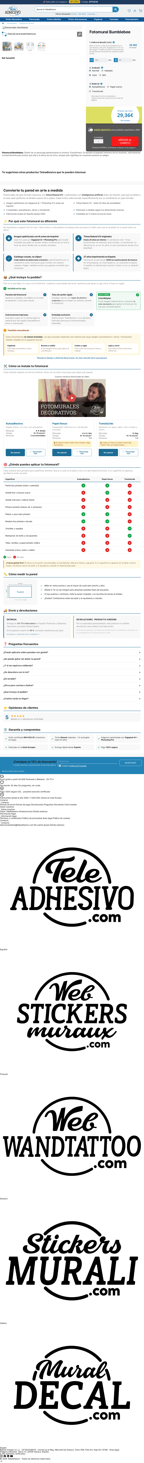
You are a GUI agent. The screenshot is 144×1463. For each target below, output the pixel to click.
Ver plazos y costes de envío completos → (23, 634)
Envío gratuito (102, 130)
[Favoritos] (129, 10)
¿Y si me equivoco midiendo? (18, 665)
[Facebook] (5, 1457)
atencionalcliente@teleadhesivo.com (16, 825)
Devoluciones (37, 804)
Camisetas (114, 19)
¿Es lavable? (9, 678)
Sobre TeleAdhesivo (9, 811)
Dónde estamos (40, 811)
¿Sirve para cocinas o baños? (18, 685)
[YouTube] (11, 1457)
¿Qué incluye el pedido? (15, 692)
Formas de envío (7, 804)
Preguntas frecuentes (54, 804)
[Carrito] (140, 10)
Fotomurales (34, 19)
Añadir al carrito (125, 141)
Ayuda (46, 825)
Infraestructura (25, 811)
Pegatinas (98, 19)
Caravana (91, 14)
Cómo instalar (70, 804)
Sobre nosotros (8, 809)
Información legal (9, 816)
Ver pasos (15, 453)
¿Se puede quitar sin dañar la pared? (22, 659)
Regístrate (130, 762)
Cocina (74, 14)
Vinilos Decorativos (14, 19)
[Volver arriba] (1, 1462)
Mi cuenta (38, 825)
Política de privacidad (32, 818)
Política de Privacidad (78, 766)
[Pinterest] (8, 1457)
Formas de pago (23, 804)
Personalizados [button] (131, 19)
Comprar (5, 802)
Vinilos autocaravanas (77, 19)
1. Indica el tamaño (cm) (100, 42)
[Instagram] (1, 1457)
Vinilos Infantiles (54, 19)
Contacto (5, 823)
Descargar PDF (37, 453)
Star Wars (82, 14)
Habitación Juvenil (26, 23)
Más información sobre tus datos (13, 771)
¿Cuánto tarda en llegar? (16, 698)
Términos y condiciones (11, 818)
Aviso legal (47, 818)
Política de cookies (61, 818)
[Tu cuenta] (134, 10)
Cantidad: (98, 137)
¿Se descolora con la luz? (16, 672)
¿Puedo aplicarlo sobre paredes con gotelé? (25, 652)
